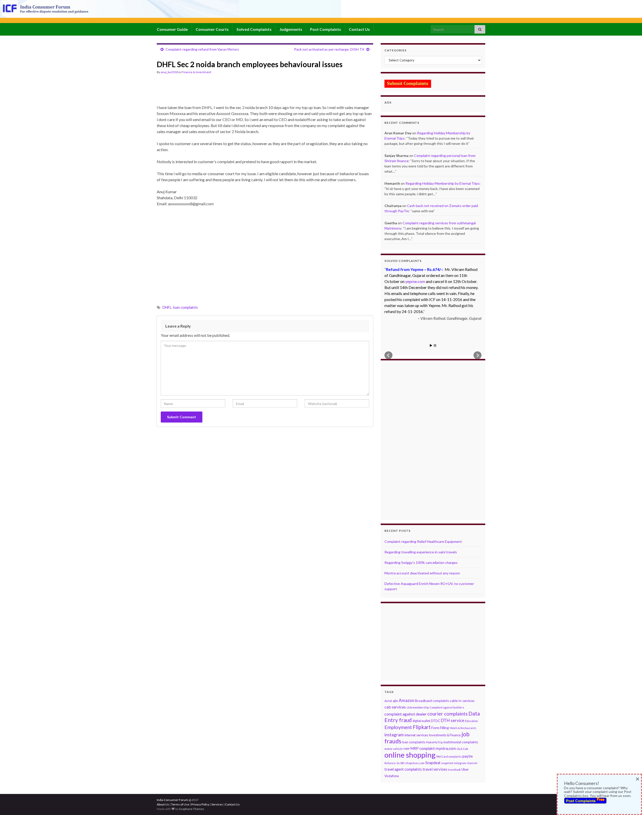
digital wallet (421, 721)
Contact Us (359, 29)
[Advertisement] (248, 91)
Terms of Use (180, 804)
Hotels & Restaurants (463, 728)
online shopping (410, 754)
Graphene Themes (191, 809)
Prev (388, 355)
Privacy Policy (200, 804)
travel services (435, 769)
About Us (163, 804)
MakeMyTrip (434, 742)
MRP (407, 748)
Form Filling (440, 728)
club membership (418, 707)
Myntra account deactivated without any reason (422, 573)
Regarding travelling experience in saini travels (420, 552)
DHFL (167, 307)
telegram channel (465, 763)
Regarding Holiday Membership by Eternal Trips (442, 183)
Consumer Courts (212, 29)
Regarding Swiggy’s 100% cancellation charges (421, 562)
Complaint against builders (447, 707)
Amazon (406, 700)
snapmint (447, 763)
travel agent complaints (403, 769)
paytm (467, 756)
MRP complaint (422, 748)
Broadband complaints (432, 701)
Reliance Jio (391, 763)
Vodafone (391, 776)
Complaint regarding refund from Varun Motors (202, 49)
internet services (416, 735)
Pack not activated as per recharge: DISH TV (329, 49)
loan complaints (185, 307)
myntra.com (446, 748)
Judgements (290, 29)
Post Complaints (325, 29)
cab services (395, 706)
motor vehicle (393, 748)
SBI (402, 763)
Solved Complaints (254, 29)
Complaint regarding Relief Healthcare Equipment (423, 541)
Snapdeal (432, 763)
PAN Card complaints (449, 756)
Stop (435, 345)
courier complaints (447, 714)
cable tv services (462, 701)
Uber (465, 769)
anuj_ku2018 (169, 72)
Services (217, 804)
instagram (394, 734)
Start (431, 345)
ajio (395, 701)
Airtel (388, 701)
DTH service (452, 720)
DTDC (435, 721)
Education (471, 721)
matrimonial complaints (460, 742)
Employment (398, 727)
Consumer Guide (172, 29)
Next (477, 355)
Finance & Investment (196, 72)
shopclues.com (415, 763)
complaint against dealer (405, 713)
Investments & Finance (445, 735)
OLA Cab (462, 748)
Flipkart (422, 727)
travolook (454, 769)
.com (415, 281)
